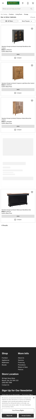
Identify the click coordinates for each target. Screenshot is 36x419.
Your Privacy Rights (18, 410)
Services (21, 360)
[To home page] (13, 3)
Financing (21, 362)
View (18, 54)
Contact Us (5, 385)
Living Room (19, 14)
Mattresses (5, 362)
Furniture (11, 14)
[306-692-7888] (28, 3)
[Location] (22, 3)
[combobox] (26, 21)
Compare (19, 58)
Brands (4, 365)
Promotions (21, 365)
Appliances (5, 360)
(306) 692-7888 (7, 382)
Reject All (9, 415)
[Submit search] (31, 8)
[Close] (34, 398)
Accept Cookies (26, 415)
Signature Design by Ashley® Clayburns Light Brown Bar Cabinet (18, 83)
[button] (3, 3)
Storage (26, 14)
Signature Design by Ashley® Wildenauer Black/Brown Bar (16, 210)
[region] (18, 407)
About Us (21, 358)
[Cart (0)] (33, 3)
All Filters (10, 21)
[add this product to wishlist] (32, 29)
